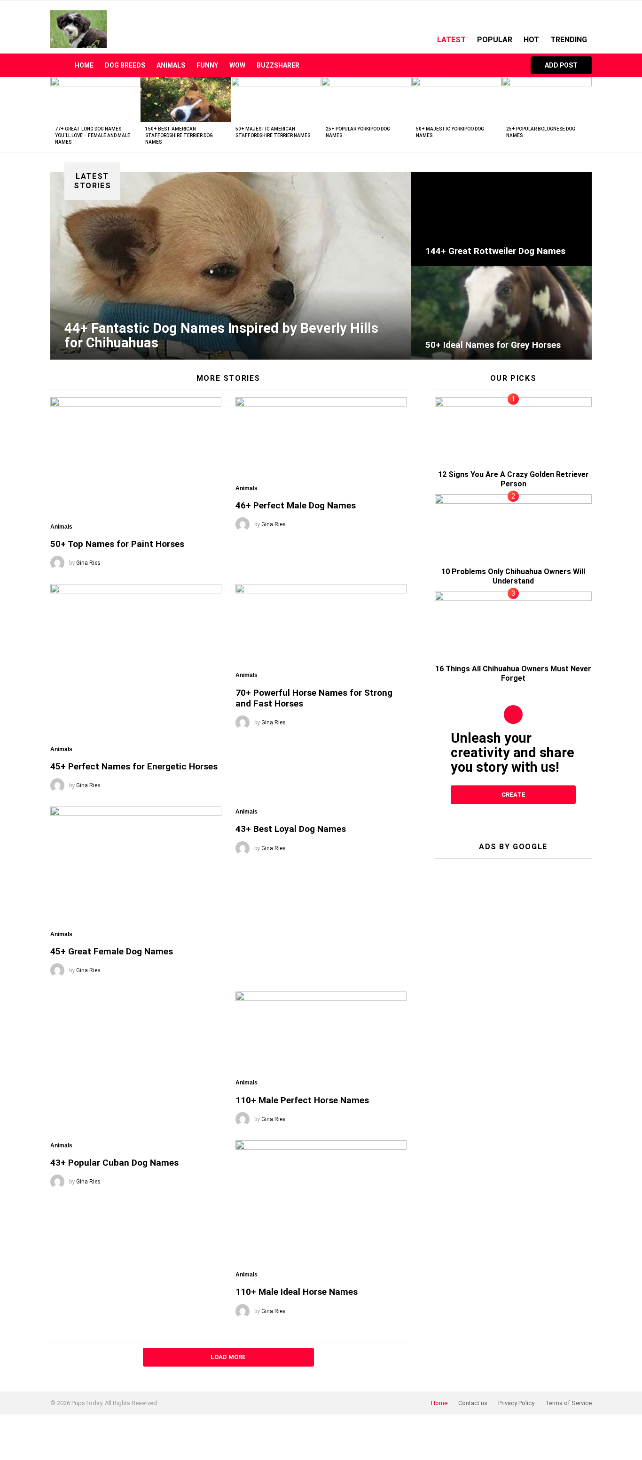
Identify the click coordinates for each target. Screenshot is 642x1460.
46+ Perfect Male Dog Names (295, 505)
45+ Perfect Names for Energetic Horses (134, 766)
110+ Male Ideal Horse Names (296, 1291)
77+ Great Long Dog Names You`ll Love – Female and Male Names (92, 135)
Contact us (472, 1402)
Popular (494, 39)
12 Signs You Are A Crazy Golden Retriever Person (513, 479)
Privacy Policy (516, 1402)
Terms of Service (568, 1402)
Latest (451, 39)
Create (513, 794)
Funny (207, 65)
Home (84, 65)
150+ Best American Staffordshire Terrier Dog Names (179, 135)
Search (509, 65)
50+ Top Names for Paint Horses (117, 543)
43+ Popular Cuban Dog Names (114, 1162)
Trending (568, 39)
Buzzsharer (278, 65)
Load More (228, 1356)
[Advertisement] (513, 924)
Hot (531, 39)
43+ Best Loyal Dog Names (290, 828)
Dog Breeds (125, 65)
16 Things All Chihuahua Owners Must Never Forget (513, 673)
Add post (561, 65)
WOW (237, 65)
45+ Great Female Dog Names (111, 951)
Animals (171, 65)
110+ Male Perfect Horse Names (302, 1100)
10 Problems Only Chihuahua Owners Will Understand (513, 576)
